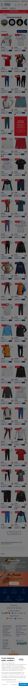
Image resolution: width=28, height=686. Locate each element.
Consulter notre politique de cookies (8, 679)
